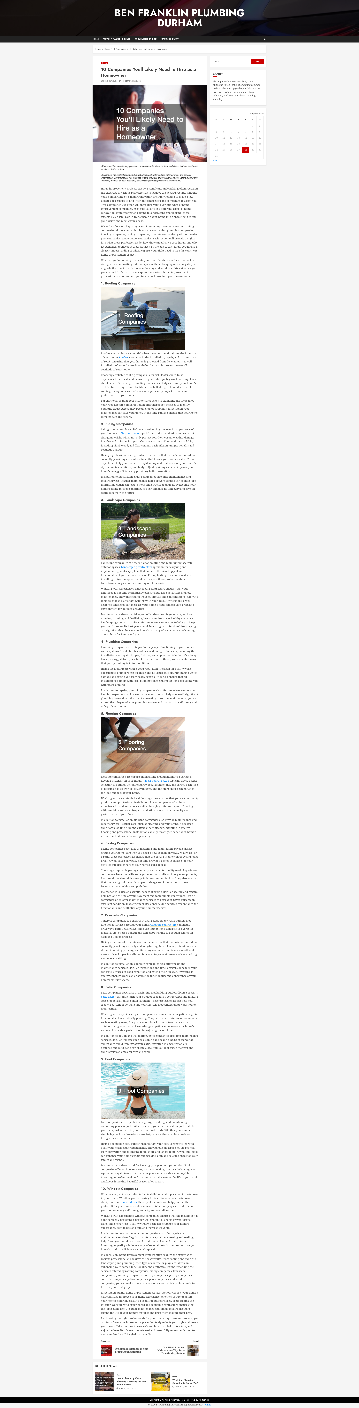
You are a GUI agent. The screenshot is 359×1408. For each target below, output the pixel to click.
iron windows (128, 1202)
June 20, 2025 (125, 1389)
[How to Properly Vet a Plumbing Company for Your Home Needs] (104, 1381)
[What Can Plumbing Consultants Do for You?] (160, 1381)
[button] (264, 39)
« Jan (215, 160)
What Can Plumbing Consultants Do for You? (185, 1381)
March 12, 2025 (181, 1387)
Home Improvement (112, 81)
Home (96, 39)
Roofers (123, 357)
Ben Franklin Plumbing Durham (179, 17)
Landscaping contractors (136, 567)
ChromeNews (188, 1399)
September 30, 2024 (133, 81)
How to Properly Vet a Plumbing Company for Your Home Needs (131, 1381)
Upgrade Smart (170, 39)
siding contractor (129, 433)
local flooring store (157, 780)
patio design (108, 996)
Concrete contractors (163, 924)
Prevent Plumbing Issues (116, 39)
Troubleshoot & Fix (146, 39)
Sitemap (206, 1404)
